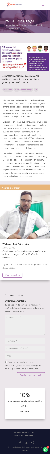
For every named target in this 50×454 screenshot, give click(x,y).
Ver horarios (12, 275)
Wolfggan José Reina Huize (22, 25)
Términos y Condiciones (23, 432)
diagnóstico (7, 90)
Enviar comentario (31, 375)
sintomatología (26, 90)
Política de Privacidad (23, 436)
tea (36, 90)
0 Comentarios (18, 28)
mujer (16, 90)
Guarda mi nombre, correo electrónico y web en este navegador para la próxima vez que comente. (23, 365)
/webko (25, 450)
